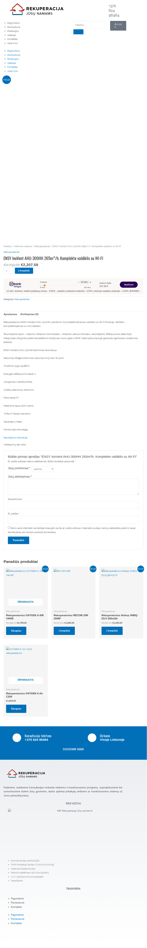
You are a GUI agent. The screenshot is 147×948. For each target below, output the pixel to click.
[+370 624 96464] (104, 8)
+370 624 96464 (114, 10)
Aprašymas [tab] (10, 314)
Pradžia (7, 246)
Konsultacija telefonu (38, 735)
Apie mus (12, 43)
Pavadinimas (15, 499)
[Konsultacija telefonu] (17, 737)
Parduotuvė (13, 27)
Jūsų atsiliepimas (20, 476)
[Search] (78, 31)
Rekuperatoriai (42, 246)
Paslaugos (13, 31)
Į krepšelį (24, 270)
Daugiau (16, 630)
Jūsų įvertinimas (19, 468)
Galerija (11, 35)
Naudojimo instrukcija (15, 437)
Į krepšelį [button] (64, 630)
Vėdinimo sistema (23, 246)
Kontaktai (12, 39)
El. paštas (14, 513)
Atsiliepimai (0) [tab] (29, 314)
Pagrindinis (13, 22)
